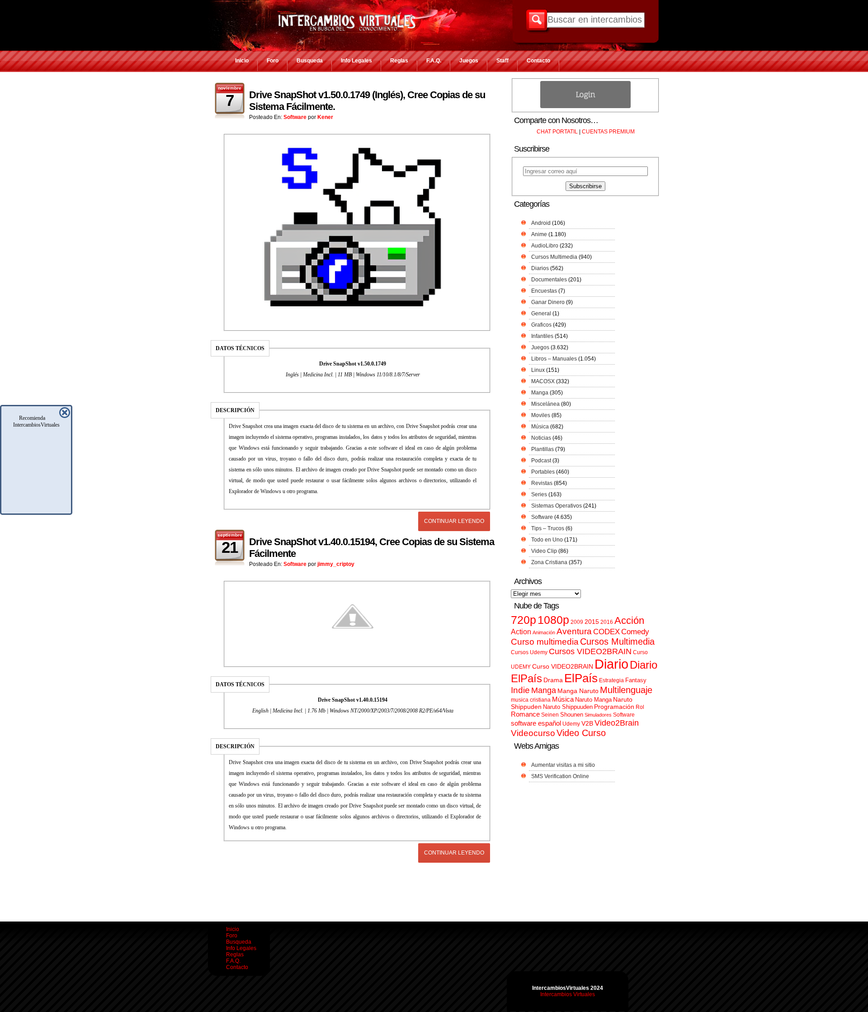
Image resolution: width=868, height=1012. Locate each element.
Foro (272, 60)
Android (541, 223)
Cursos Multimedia (554, 257)
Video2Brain (616, 722)
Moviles (540, 415)
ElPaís (581, 678)
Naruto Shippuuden (568, 706)
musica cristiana (531, 700)
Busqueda (310, 60)
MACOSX (543, 381)
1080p (553, 620)
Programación (614, 706)
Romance (525, 714)
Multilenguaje (626, 690)
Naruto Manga (593, 699)
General (541, 313)
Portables (543, 472)
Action (521, 631)
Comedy (635, 631)
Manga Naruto (578, 691)
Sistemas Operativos (556, 506)
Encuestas (544, 291)
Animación (544, 632)
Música (540, 426)
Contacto (538, 60)
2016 (606, 622)
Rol (640, 707)
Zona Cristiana (549, 562)
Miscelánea (545, 404)
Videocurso (533, 733)
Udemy (571, 724)
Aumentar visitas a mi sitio (563, 765)
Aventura (574, 631)
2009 (577, 622)
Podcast (541, 460)
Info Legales (356, 60)
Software (295, 117)
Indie (520, 690)
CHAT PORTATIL (557, 131)
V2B (587, 723)
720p (523, 620)
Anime (539, 234)
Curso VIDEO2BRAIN (562, 666)
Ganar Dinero (548, 302)
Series (539, 494)
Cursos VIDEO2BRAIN (590, 651)
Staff (502, 60)
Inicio (242, 60)
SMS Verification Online (560, 776)
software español (536, 723)
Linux (538, 370)
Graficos (541, 325)
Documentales (549, 279)
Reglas (399, 60)
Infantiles (542, 336)
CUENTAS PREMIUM (608, 131)
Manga (539, 393)
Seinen (550, 715)
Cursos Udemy (529, 652)
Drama (553, 680)
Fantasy (635, 680)
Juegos (468, 60)
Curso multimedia (545, 641)
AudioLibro (544, 245)
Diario (611, 663)
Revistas (541, 483)
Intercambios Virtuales (567, 994)
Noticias (541, 438)
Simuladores (598, 714)
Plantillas (542, 449)
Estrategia (611, 680)
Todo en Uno (547, 540)
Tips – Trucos (547, 528)
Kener (325, 117)
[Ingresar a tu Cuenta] (585, 106)
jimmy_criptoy (335, 564)
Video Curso (581, 733)
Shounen (571, 714)
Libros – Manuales (554, 359)
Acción (629, 620)
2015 (592, 621)
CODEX (606, 631)
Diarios (540, 268)
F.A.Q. (433, 60)
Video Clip (544, 551)
